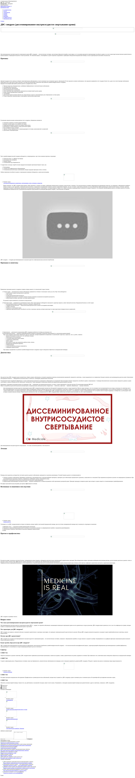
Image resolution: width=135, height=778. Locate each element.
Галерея (5, 13)
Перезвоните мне (5, 7)
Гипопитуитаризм (7, 672)
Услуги (5, 11)
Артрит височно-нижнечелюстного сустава (16, 709)
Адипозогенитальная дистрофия (8, 748)
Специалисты (6, 12)
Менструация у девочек (6, 755)
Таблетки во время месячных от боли (9, 742)
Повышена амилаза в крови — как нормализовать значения (17, 765)
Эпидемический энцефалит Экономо (15, 728)
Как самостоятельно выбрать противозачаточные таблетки (15, 750)
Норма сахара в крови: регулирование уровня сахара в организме (19, 768)
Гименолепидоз (7, 521)
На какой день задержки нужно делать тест (11, 758)
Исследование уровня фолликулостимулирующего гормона (17, 763)
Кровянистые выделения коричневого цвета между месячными (16, 745)
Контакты (5, 16)
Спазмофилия (9, 700)
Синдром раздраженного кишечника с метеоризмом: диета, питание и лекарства (22, 183)
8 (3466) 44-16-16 (7, 17)
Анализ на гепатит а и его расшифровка (13, 773)
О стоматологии (7, 9)
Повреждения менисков (12, 719)
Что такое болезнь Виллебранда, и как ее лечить (14, 770)
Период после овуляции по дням (8, 753)
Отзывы (5, 15)
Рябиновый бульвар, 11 (6, 6)
